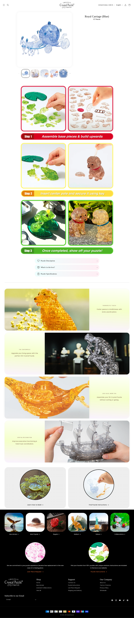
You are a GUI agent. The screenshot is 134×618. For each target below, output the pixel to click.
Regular (55, 534)
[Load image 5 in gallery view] (63, 73)
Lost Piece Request (34, 572)
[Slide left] (19, 73)
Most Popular (34, 534)
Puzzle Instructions (98, 572)
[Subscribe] (35, 600)
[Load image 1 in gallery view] (25, 73)
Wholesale (103, 590)
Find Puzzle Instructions (98, 505)
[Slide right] (70, 73)
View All (38, 590)
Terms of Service (105, 585)
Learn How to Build (34, 505)
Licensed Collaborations (44, 588)
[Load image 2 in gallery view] (35, 73)
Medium (76, 534)
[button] (4, 5)
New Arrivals (13, 534)
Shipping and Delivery (75, 590)
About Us (103, 583)
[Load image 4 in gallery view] (54, 73)
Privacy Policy (104, 588)
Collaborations (119, 534)
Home (38, 583)
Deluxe (98, 534)
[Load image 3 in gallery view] (44, 73)
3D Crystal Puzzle (69, 615)
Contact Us (71, 583)
